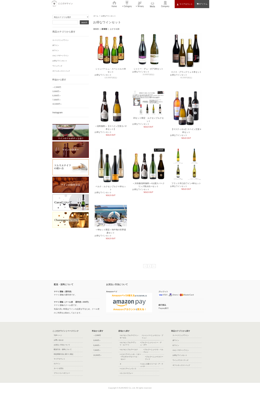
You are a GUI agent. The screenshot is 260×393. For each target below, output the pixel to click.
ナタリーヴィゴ (154, 358)
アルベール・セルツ (130, 358)
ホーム (95, 16)
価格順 (96, 29)
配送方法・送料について (63, 349)
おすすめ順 (114, 29)
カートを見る (59, 368)
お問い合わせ (59, 340)
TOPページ (58, 335)
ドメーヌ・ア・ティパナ (151, 365)
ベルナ (129, 350)
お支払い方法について (62, 345)
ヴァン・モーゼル (129, 336)
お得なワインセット (109, 16)
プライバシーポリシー (62, 373)
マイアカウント (59, 359)
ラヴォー (126, 373)
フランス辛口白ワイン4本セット (186, 183)
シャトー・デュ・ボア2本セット (148, 69)
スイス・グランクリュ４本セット (186, 72)
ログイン (57, 364)
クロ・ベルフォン (153, 351)
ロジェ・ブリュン (152, 336)
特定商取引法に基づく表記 (63, 354)
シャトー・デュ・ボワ (151, 344)
